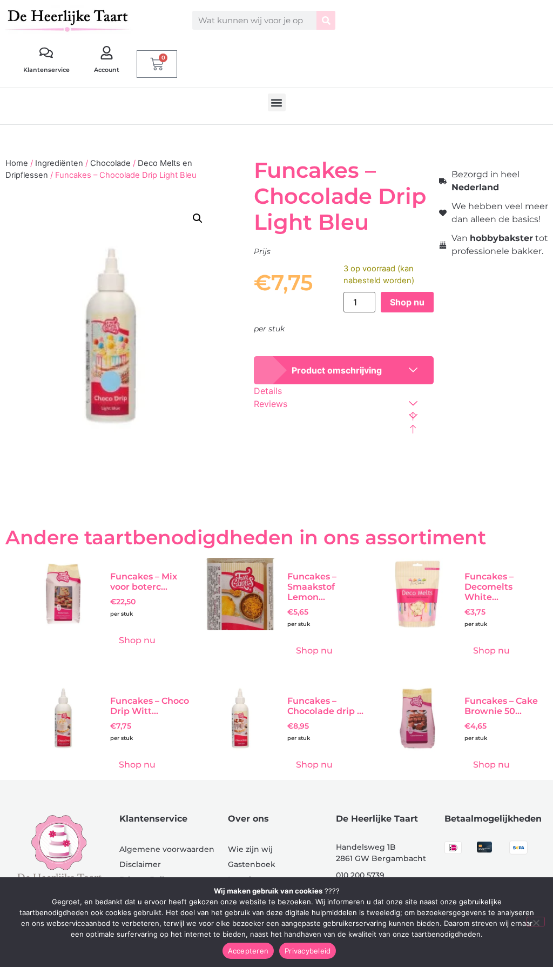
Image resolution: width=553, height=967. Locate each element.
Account (106, 70)
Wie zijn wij (250, 849)
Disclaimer (140, 864)
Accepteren (248, 950)
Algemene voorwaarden (166, 849)
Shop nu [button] (137, 640)
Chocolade (110, 163)
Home (16, 163)
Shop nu (407, 302)
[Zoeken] (325, 20)
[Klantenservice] (46, 52)
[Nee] (536, 921)
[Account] (106, 52)
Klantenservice (46, 70)
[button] (277, 102)
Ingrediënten (59, 163)
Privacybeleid (308, 950)
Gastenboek (251, 864)
